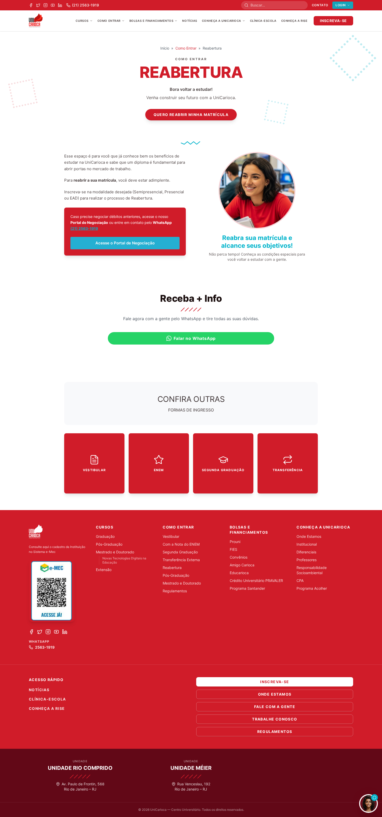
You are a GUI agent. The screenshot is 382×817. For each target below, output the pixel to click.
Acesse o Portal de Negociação (125, 243)
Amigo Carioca (242, 565)
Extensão (103, 569)
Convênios (238, 557)
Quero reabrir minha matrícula (191, 114)
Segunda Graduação (180, 552)
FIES (233, 549)
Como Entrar (109, 21)
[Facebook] (31, 5)
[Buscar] (247, 5)
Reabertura (172, 567)
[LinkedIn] (60, 5)
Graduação (105, 536)
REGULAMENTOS (274, 731)
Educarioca (239, 573)
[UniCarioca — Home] (36, 20)
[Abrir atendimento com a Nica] (368, 803)
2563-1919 (45, 647)
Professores (307, 560)
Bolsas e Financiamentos (151, 21)
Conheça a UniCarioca (221, 21)
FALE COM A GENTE (274, 706)
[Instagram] (45, 5)
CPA (300, 580)
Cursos (82, 21)
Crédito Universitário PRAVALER (256, 580)
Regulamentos (175, 591)
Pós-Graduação (109, 544)
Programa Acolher (312, 588)
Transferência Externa (181, 560)
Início (164, 48)
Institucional (307, 544)
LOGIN (340, 5)
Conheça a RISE (294, 21)
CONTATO (320, 5)
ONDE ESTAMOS (275, 694)
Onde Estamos (309, 536)
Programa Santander (247, 588)
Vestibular (171, 536)
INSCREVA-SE (333, 20)
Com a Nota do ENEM (181, 544)
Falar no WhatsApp (195, 338)
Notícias (189, 21)
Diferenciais (306, 552)
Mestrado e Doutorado (115, 552)
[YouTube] (53, 5)
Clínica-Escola (263, 21)
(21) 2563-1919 (84, 228)
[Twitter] (38, 5)
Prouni (235, 541)
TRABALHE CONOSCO (274, 719)
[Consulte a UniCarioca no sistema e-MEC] (52, 591)
